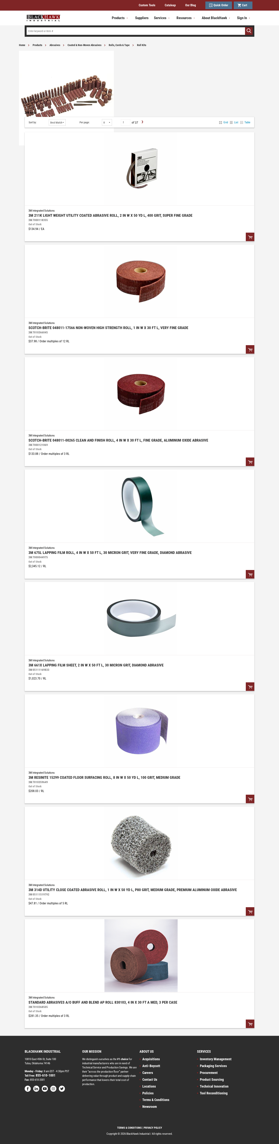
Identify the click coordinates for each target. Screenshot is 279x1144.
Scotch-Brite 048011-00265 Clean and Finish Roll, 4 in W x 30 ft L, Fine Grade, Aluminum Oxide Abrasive (118, 440)
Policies (148, 1093)
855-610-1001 (45, 1075)
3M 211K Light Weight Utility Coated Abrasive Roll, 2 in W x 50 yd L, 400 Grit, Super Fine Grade (110, 215)
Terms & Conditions (155, 1100)
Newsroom (149, 1107)
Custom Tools (147, 5)
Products (37, 45)
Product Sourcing (212, 1079)
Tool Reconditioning (214, 1093)
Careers (147, 1073)
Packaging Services (213, 1066)
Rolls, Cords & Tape (119, 45)
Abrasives (55, 45)
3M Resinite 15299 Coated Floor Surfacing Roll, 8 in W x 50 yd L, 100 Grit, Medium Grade (104, 777)
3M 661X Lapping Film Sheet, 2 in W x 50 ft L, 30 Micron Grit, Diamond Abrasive (96, 665)
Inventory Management (216, 1059)
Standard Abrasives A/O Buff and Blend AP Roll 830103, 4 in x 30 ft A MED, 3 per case (102, 1002)
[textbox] (139, 31)
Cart (245, 5)
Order (250, 237)
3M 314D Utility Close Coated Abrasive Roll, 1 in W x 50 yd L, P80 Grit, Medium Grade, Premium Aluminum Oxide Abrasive (132, 890)
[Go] (249, 31)
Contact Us (149, 1079)
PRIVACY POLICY (153, 1127)
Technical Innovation (214, 1086)
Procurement (209, 1073)
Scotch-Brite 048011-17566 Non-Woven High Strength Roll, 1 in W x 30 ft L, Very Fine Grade (108, 327)
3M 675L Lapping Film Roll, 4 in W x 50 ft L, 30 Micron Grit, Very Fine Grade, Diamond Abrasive (110, 552)
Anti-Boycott (151, 1066)
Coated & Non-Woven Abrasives (84, 45)
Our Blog (190, 5)
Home (22, 45)
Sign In (242, 18)
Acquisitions (151, 1059)
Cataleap (170, 5)
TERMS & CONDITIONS (129, 1127)
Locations (149, 1086)
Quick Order (221, 5)
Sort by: (32, 122)
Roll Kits (141, 45)
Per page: (85, 122)
